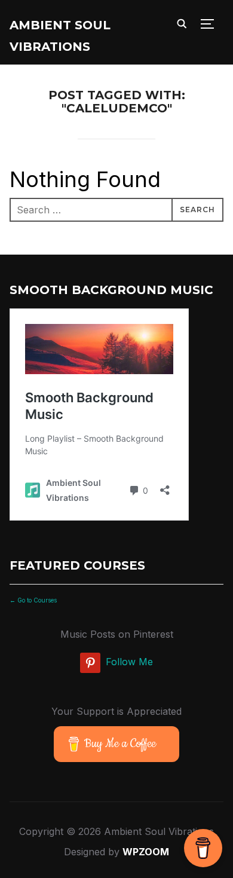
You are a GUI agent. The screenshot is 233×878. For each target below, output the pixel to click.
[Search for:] (117, 210)
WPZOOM (145, 852)
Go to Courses (36, 600)
